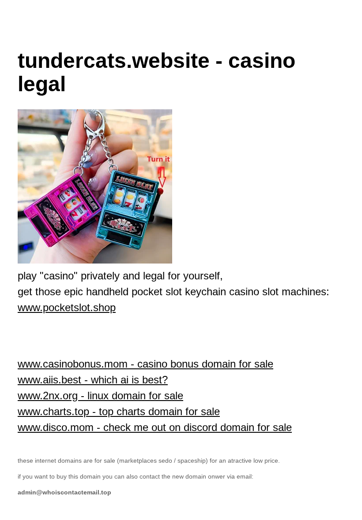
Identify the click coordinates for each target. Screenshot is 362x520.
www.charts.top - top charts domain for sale (119, 411)
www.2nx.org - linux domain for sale (100, 395)
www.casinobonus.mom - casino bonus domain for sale (145, 364)
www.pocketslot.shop (67, 307)
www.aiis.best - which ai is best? (93, 380)
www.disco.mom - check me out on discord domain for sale (155, 427)
